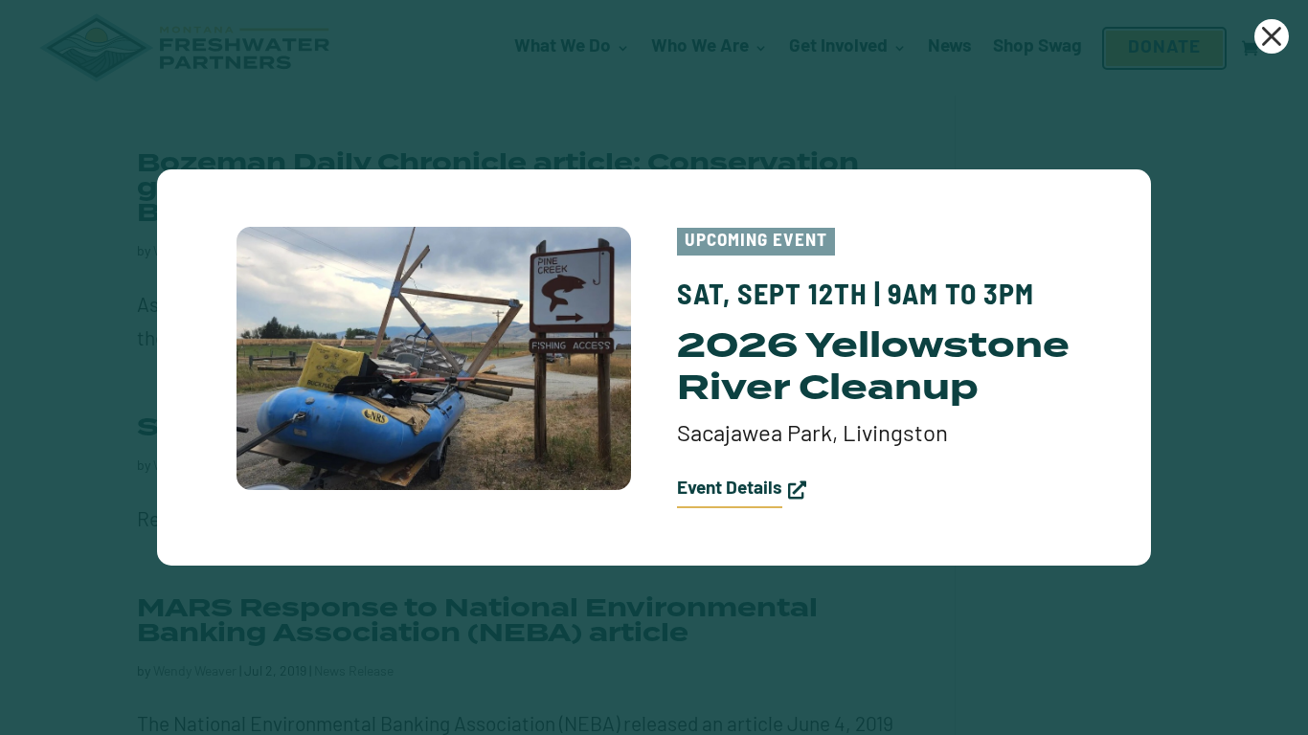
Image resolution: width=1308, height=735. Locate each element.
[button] (1271, 36)
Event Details (729, 489)
